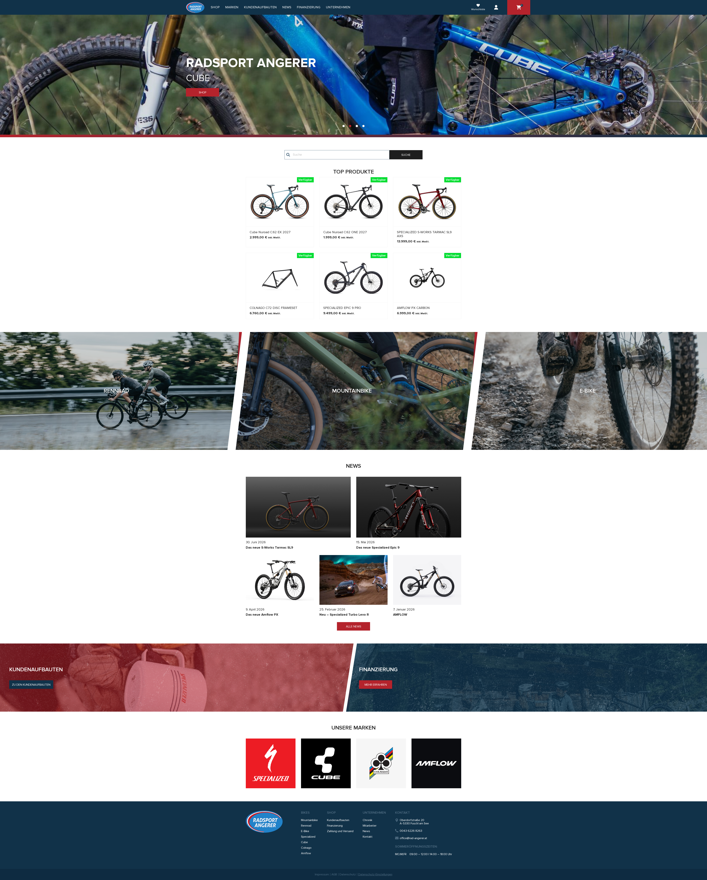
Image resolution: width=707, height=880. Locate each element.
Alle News (353, 626)
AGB (334, 874)
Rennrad (306, 825)
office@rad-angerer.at (413, 838)
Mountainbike (309, 820)
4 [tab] (363, 126)
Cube (304, 842)
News (286, 7)
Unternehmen (374, 813)
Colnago (306, 847)
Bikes (305, 813)
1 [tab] (343, 126)
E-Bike (305, 831)
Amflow (306, 853)
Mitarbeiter (370, 825)
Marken (231, 7)
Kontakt (367, 836)
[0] (519, 7)
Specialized (308, 836)
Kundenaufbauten (260, 7)
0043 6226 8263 (411, 830)
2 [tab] (350, 126)
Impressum (322, 874)
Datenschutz (348, 874)
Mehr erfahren (376, 684)
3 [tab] (357, 126)
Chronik (367, 820)
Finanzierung (308, 7)
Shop (215, 7)
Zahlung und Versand (340, 831)
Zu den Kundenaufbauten (31, 684)
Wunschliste (478, 9)
